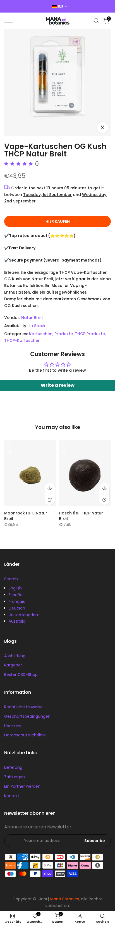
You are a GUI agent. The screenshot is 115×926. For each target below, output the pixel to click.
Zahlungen (14, 777)
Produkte (63, 334)
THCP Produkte (90, 334)
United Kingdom (24, 615)
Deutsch (17, 608)
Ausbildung (14, 656)
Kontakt (11, 796)
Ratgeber (13, 665)
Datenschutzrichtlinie (25, 735)
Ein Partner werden (22, 786)
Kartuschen (40, 334)
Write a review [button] (58, 385)
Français (17, 601)
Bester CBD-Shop (21, 674)
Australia (17, 621)
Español (16, 595)
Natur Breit (32, 317)
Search (11, 579)
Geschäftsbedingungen (27, 716)
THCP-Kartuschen (22, 340)
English (15, 588)
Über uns (12, 726)
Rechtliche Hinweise (23, 707)
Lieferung (13, 767)
